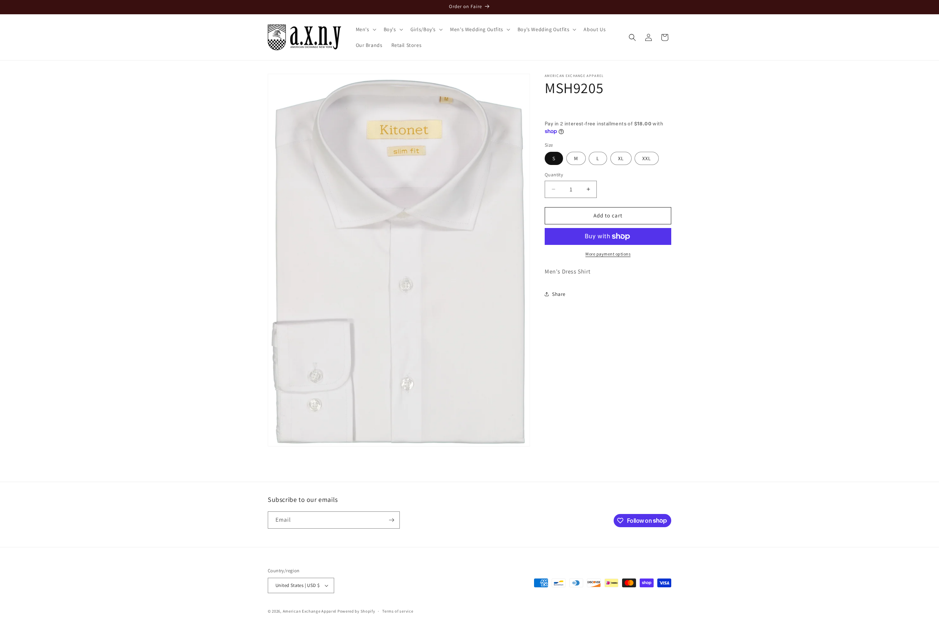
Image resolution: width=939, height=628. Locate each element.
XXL (646, 158)
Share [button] (559, 294)
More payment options (608, 254)
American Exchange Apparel (310, 611)
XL (621, 158)
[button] (365, 29)
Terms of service (397, 611)
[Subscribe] (391, 520)
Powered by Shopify (356, 611)
